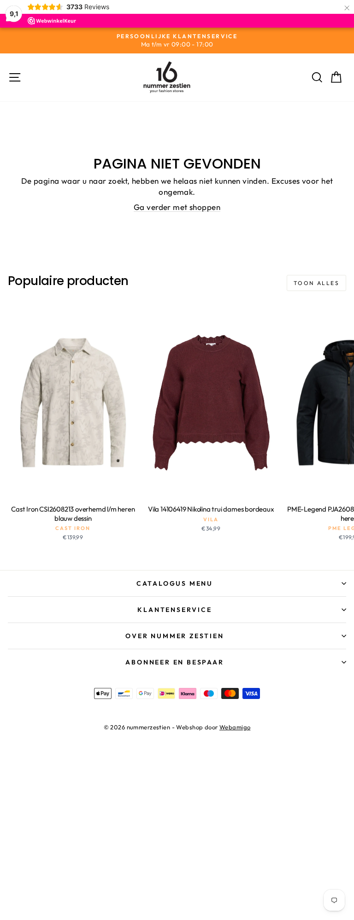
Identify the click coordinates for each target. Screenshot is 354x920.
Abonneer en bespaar (174, 662)
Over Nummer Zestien (174, 636)
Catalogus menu (174, 583)
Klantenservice (174, 610)
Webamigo (234, 727)
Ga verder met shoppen (177, 207)
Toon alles (316, 282)
